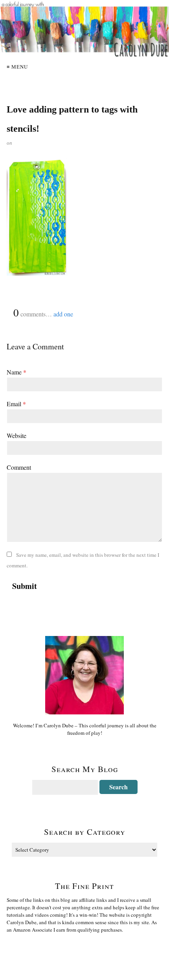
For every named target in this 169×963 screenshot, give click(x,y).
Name (16, 372)
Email (16, 404)
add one (63, 314)
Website (16, 435)
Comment (19, 467)
